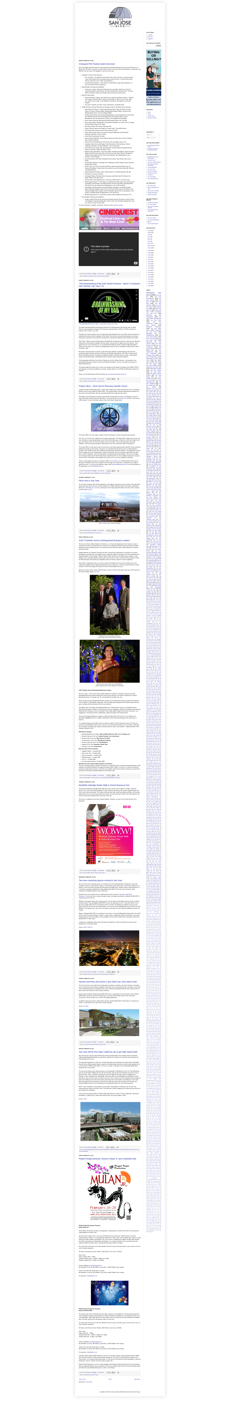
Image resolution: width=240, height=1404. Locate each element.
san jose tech (155, 473)
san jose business (95, 777)
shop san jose (155, 695)
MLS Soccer (151, 1081)
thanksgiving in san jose (152, 535)
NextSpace (122, 894)
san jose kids (86, 1374)
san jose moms (149, 998)
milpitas (157, 965)
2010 (149, 283)
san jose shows (151, 779)
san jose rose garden (156, 692)
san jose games (153, 596)
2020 (149, 261)
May (149, 239)
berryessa (148, 574)
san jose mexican (151, 395)
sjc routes (148, 782)
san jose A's (152, 565)
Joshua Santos (88, 273)
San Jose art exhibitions (156, 1122)
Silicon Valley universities (153, 946)
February (150, 245)
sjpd (149, 900)
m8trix (147, 810)
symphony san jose (151, 758)
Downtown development (156, 1056)
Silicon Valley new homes (154, 1167)
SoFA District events (151, 1170)
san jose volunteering (105, 473)
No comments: (101, 273)
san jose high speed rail (125, 1149)
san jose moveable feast (154, 714)
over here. (90, 489)
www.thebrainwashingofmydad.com (116, 374)
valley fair (155, 429)
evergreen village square (152, 766)
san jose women (150, 755)
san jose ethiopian (157, 710)
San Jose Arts (149, 1104)
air (160, 1181)
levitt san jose (155, 1201)
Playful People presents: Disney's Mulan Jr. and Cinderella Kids (107, 1159)
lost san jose (151, 670)
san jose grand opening (151, 889)
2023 (149, 255)
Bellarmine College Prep (153, 905)
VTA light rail (149, 948)
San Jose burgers (157, 929)
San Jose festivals (154, 442)
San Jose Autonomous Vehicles (153, 601)
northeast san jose (150, 1214)
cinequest (85, 276)
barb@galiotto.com (92, 1276)
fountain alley (149, 1195)
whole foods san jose (153, 785)
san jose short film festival (154, 694)
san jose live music (94, 1374)
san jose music (156, 320)
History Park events (155, 1070)
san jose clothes (154, 985)
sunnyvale (157, 1018)
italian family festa (157, 880)
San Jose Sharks (152, 218)
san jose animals (157, 640)
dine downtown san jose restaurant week (153, 518)
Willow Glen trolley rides (153, 1181)
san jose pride (151, 650)
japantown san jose (151, 426)
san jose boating (154, 1222)
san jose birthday (152, 881)
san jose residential (153, 352)
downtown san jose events (153, 388)
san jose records (150, 899)
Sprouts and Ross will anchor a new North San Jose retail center (108, 982)
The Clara (157, 1174)
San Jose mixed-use (156, 733)
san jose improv (151, 995)
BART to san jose (154, 481)
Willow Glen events (151, 872)
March (149, 243)
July (149, 234)
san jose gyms (151, 821)
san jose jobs (95, 974)
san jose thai (151, 1011)
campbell (154, 803)
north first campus (156, 976)
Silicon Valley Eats (150, 1154)
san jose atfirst (152, 617)
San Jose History (152, 204)
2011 (149, 281)
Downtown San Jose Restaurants (153, 157)
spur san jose (155, 757)
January (150, 248)
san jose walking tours (156, 724)
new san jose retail (87, 1044)
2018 (149, 266)
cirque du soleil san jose (155, 738)
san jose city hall (153, 609)
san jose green (150, 555)
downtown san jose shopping (153, 615)
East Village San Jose (156, 918)
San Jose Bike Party (153, 178)
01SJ (153, 728)
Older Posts (137, 1379)
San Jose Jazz (151, 169)
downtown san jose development (101, 1149)
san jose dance (157, 489)
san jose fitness (154, 752)
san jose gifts (158, 820)
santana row (112, 974)
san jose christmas (156, 399)
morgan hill (152, 1204)
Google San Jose (152, 1066)
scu (147, 695)
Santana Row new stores (155, 1149)
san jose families (153, 645)
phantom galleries (154, 554)
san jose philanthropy (95, 473)
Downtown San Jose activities (153, 787)
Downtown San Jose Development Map (153, 149)
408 (148, 1022)
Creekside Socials (150, 910)
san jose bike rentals (155, 532)
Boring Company (150, 1037)
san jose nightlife (153, 629)
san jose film (157, 595)
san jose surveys (157, 1009)
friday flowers (156, 804)
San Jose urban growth (153, 735)
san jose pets (157, 541)
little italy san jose (152, 483)
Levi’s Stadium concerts (156, 1077)
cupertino (157, 684)
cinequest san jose (92, 276)
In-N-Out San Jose (151, 1072)
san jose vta (154, 424)
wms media (152, 412)
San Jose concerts (152, 602)
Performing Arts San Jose (151, 1096)
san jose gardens (150, 1228)
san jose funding (151, 711)
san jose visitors (154, 1014)
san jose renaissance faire (152, 828)
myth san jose (149, 970)
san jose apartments (156, 423)
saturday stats (150, 355)
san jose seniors (94, 872)
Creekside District (155, 908)
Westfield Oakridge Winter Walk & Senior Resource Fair (104, 785)
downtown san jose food (153, 367)
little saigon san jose (155, 962)
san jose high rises (153, 384)
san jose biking (150, 462)
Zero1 (156, 637)
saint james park (150, 743)
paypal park (158, 606)
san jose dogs (151, 751)
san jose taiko (156, 678)
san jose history (155, 370)
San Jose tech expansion (152, 1138)
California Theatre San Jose (152, 697)
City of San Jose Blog (153, 190)
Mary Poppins (151, 1085)
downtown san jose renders (152, 1190)
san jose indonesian (150, 892)
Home (110, 1379)
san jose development (115, 1149)
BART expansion (156, 1028)
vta (156, 434)
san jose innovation (151, 487)
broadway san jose (155, 1185)
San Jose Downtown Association (153, 164)
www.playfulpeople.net (96, 1265)
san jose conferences (156, 817)
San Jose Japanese (156, 699)
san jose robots (150, 831)
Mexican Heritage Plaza (153, 788)
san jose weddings (155, 780)
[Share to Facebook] (113, 274)
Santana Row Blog (152, 192)
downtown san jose (87, 974)
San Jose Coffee (150, 790)
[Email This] (107, 274)
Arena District (149, 1026)
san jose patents (155, 826)
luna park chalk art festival (152, 809)
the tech (151, 454)
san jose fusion (156, 1226)
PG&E (147, 699)
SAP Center (156, 599)
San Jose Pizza (154, 850)
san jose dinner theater (153, 884)
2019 (149, 263)
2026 (149, 230)
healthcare (157, 957)
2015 (149, 272)
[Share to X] (111, 274)
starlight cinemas (156, 836)
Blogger (138, 1392)
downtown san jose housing (153, 528)
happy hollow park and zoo (152, 741)
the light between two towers (153, 837)
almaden (155, 951)
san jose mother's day (156, 713)
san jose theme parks (153, 834)
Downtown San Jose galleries (153, 913)
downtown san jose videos (153, 484)
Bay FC (149, 221)
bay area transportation (88, 1149)
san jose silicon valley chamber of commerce (110, 777)
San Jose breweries (152, 1124)
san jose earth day (152, 818)
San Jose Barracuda (153, 223)
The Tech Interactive (153, 801)
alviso (147, 536)
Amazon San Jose (155, 1025)
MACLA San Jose (157, 1080)
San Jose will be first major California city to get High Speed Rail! (108, 1052)
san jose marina (156, 996)
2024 (149, 252)
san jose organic (151, 1000)
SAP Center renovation (156, 1100)
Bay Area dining (157, 903)
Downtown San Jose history (152, 845)
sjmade (148, 492)
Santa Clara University (156, 1146)
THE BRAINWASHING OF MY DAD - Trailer (91, 324)
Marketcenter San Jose (156, 1083)
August (149, 232)
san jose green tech (156, 628)
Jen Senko (109, 324)
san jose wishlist (153, 386)
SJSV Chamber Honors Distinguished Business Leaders (104, 540)
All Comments (152, 137)
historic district (156, 807)
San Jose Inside (152, 185)
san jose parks (157, 440)
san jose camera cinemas (103, 276)
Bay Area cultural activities (152, 1029)
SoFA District (149, 736)
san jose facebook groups (152, 886)
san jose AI (158, 503)
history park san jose (151, 475)
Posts (150, 134)
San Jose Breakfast (156, 924)
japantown (149, 459)
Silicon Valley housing (156, 1165)
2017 (149, 268)
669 (152, 1022)
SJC (156, 362)
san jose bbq (154, 812)
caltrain (148, 803)
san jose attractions (152, 642)
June (149, 237)
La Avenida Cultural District (152, 847)
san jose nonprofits (152, 677)
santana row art (151, 725)
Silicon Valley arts (152, 943)
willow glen (158, 420)
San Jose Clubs (151, 1111)
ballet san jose (158, 763)
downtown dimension (153, 326)
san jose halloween (154, 401)
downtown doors (155, 703)
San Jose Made (152, 176)
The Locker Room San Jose (153, 1176)
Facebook (150, 37)
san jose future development (153, 317)
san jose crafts (157, 883)
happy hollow (149, 806)
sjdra (151, 1231)
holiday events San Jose (152, 1198)
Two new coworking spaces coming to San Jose (100, 880)
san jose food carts (156, 992)
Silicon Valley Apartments (152, 1152)
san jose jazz (158, 480)
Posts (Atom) (89, 1382)
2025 (149, 250)
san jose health (86, 473)
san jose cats (149, 984)
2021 (149, 259)
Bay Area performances (153, 1034)
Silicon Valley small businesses (153, 1168)
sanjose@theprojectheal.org (119, 464)
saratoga (159, 899)
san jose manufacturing (155, 675)
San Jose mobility (151, 1133)
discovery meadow (150, 1187)
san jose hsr (134, 1149)
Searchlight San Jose (91, 487)
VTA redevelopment (151, 1178)
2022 (149, 257)
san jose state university (155, 543)
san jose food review (153, 689)
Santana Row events (151, 798)
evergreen (158, 557)
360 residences (158, 1020)
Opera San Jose (150, 1092)
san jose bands (154, 744)
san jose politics (153, 533)
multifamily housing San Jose (153, 968)
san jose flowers (157, 687)
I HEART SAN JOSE (153, 202)
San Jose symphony (155, 933)
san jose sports (151, 363)
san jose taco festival (156, 833)
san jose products (156, 897)
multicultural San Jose (152, 966)
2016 (149, 270)
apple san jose (151, 1182)
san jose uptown (150, 680)
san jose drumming (150, 990)
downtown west (150, 639)
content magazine (151, 431)
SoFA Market (155, 613)
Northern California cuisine (152, 1091)
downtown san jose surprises (153, 1192)
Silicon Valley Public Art (151, 1160)
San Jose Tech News (156, 1119)
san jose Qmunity (152, 981)
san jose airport (157, 410)
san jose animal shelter (156, 769)
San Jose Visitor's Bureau (154, 162)
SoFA (159, 348)
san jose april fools (150, 686)
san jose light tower (152, 774)
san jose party (157, 658)
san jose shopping (153, 382)
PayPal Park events (155, 1094)
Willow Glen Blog (152, 194)
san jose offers (158, 998)
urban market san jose (156, 902)
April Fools (150, 903)
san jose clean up (157, 747)
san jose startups (152, 659)
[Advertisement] (110, 46)
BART (159, 462)
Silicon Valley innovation (151, 866)
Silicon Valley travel (157, 944)
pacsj (159, 977)
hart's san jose (157, 1195)
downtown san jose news (153, 331)
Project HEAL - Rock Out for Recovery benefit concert (103, 386)
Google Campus (156, 1063)
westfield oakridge (157, 784)
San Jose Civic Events (156, 1110)
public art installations (151, 1217)
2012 (149, 279)
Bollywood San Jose (151, 907)
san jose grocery (157, 773)
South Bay (159, 1171)
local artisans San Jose (151, 963)
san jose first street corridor (152, 888)
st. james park (153, 491)
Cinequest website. (118, 205)
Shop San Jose (151, 160)
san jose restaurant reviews (152, 829)
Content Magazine (152, 167)
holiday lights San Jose (151, 1200)
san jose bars (150, 443)
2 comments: (101, 1042)
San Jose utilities (154, 1141)
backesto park (153, 952)
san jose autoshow (155, 982)
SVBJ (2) (89, 927)
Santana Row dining (156, 941)
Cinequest (150, 175)
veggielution (158, 525)
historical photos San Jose (154, 1197)
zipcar (151, 1020)
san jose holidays (151, 365)
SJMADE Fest (151, 1102)
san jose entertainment (88, 532)
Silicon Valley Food (155, 864)
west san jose (102, 872)
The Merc (85, 1006)
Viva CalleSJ (156, 870)
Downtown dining (151, 1058)
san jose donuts (150, 560)
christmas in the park (152, 458)
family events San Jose (153, 740)
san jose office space (104, 974)
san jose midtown (152, 497)
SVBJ (85, 927)
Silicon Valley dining (156, 799)
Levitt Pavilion (149, 848)
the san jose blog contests (153, 514)
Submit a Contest (152, 118)
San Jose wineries (150, 936)
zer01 (147, 1020)
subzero (154, 580)
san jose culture (153, 299)
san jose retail (102, 1044)
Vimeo (115, 324)
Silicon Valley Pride (155, 1159)
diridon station (157, 552)
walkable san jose (150, 839)
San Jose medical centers (155, 1132)
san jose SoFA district (153, 336)
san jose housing (153, 347)
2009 (149, 285)
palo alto (148, 979)
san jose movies (101, 381)
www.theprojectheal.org (97, 466)
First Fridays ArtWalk (152, 919)
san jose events (153, 324)
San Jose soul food (155, 1137)
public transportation (156, 979)
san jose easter (157, 643)
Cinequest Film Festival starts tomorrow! (97, 64)
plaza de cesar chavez (155, 530)
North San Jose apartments (152, 1089)
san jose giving (151, 993)
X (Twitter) (150, 35)
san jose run (149, 579)
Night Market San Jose (155, 1088)
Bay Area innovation (156, 1033)
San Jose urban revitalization (153, 935)
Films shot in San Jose (89, 480)
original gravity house (151, 977)
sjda (153, 445)
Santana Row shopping (153, 1151)
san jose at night (151, 771)
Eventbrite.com (122, 398)
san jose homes (157, 453)
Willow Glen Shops (157, 1179)
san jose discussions (155, 988)
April (149, 241)
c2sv (155, 873)
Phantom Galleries (152, 173)
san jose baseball (154, 558)
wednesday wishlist (155, 368)
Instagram (150, 38)
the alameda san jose (155, 465)
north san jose (95, 1044)
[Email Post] (118, 273)
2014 (149, 274)
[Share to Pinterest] (114, 274)
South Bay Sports (152, 1173)
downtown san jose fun (153, 312)
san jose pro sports (151, 418)
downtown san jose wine (154, 765)
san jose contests (154, 486)
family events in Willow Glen (152, 1193)
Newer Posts (82, 1379)
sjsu (147, 423)
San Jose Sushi (151, 925)
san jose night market (151, 716)
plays (158, 1215)
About (149, 114)
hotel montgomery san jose (152, 959)
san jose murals (156, 511)
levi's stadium (158, 669)
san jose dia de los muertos (154, 749)
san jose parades (157, 648)
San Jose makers (151, 930)
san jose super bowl (154, 513)
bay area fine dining (156, 563)
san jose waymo (157, 632)
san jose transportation (153, 356)
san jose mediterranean (155, 464)
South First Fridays (152, 171)
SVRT (158, 1102)
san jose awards (87, 777)
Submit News (151, 116)
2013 (149, 277)
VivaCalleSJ (148, 1179)
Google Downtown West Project (153, 1064)
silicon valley (155, 461)
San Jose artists (152, 700)
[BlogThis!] (109, 274)
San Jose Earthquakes (153, 220)
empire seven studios (151, 705)
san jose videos (156, 372)
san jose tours (156, 754)
